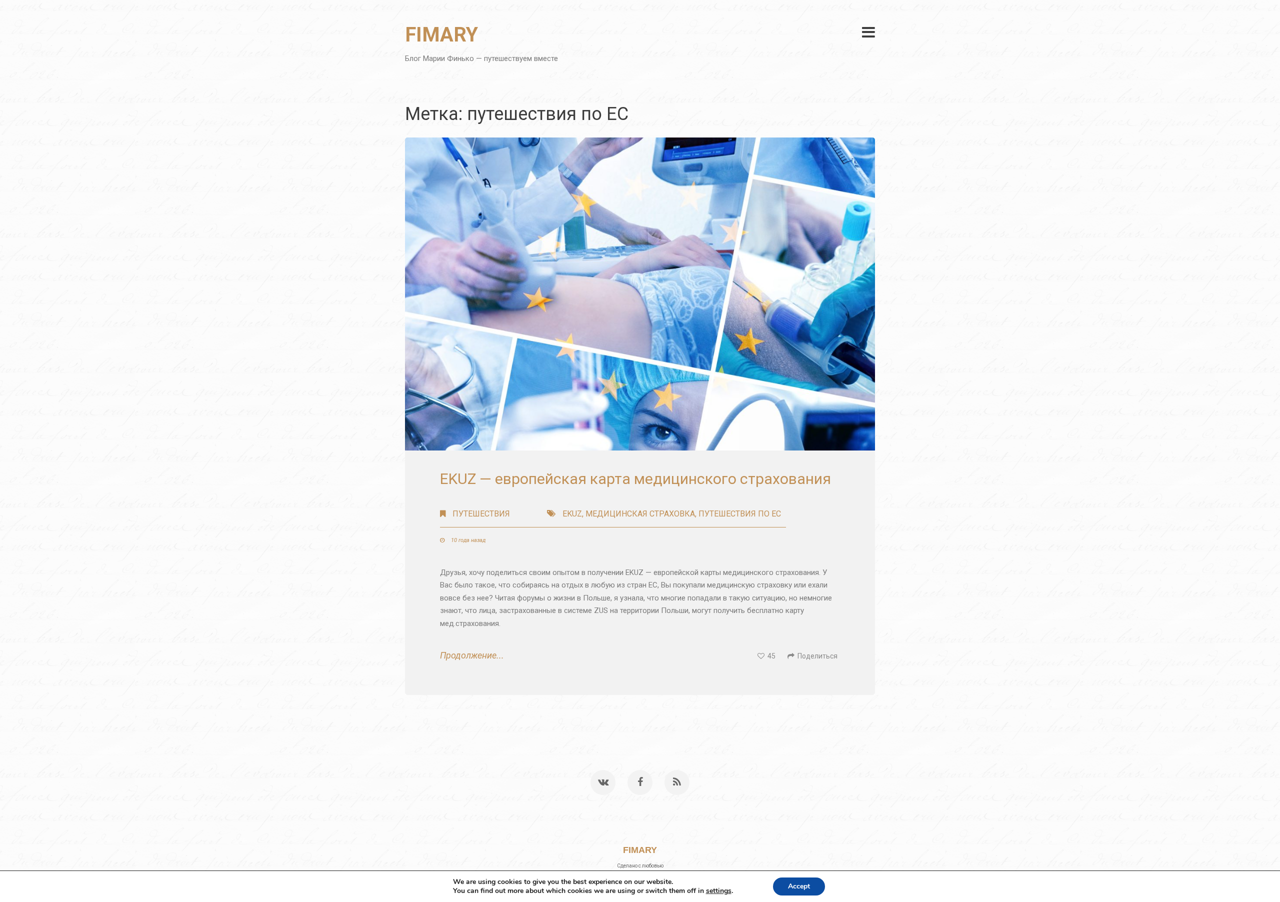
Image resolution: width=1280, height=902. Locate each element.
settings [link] (719, 891)
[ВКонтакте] (603, 782)
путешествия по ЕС (739, 513)
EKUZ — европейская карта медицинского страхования (635, 479)
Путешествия (481, 513)
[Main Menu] (868, 32)
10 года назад (468, 540)
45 (770, 656)
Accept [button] (799, 886)
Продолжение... (472, 655)
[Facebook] (640, 782)
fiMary (441, 34)
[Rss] (677, 782)
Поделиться (816, 656)
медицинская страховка (640, 513)
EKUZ (572, 513)
